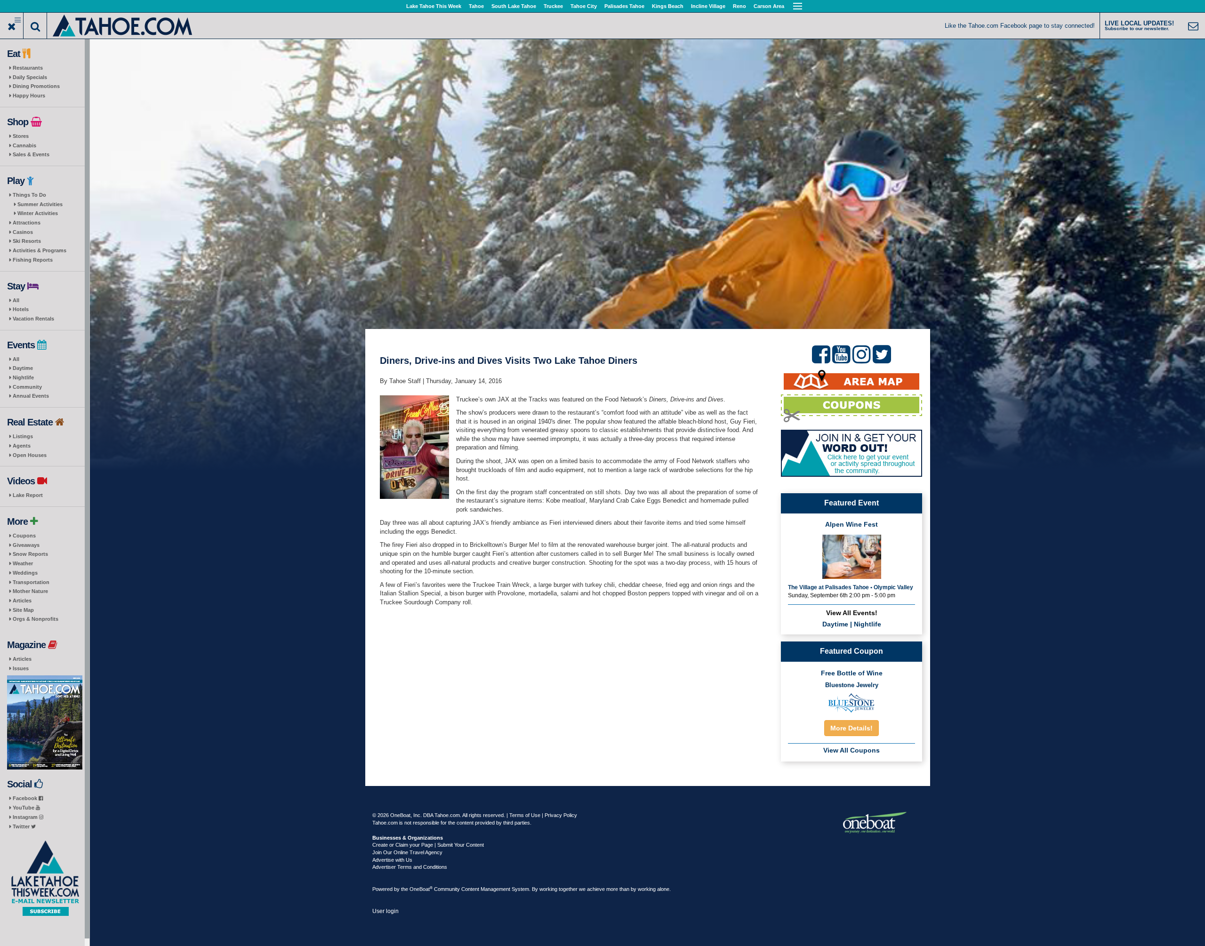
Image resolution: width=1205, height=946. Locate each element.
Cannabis (24, 145)
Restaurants (28, 68)
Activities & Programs (39, 250)
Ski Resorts (27, 241)
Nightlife (23, 377)
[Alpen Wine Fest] (851, 556)
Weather (23, 563)
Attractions (26, 222)
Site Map (23, 610)
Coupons (24, 535)
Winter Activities (37, 213)
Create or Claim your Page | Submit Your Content (428, 845)
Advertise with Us (392, 860)
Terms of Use (524, 815)
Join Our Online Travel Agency (407, 852)
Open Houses (30, 455)
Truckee (553, 6)
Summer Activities (40, 204)
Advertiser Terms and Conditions (409, 867)
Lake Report (28, 495)
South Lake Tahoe (513, 6)
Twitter (22, 826)
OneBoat (421, 889)
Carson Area (769, 6)
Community (27, 387)
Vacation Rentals (33, 318)
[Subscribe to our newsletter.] (44, 878)
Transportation (31, 582)
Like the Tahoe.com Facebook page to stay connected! (1020, 25)
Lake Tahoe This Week (433, 6)
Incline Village (708, 6)
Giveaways (26, 545)
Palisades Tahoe (624, 6)
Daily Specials (30, 77)
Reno (739, 6)
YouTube (24, 807)
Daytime (23, 368)
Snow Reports (30, 554)
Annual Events (31, 396)
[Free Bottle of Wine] (851, 702)
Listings (23, 436)
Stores (21, 136)
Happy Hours (29, 95)
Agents (22, 446)
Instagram (26, 817)
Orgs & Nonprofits (35, 619)
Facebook (26, 798)
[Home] (123, 25)
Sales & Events (31, 154)
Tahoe (476, 6)
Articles (22, 600)
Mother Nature (30, 591)
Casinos (23, 232)
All (16, 300)
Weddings (25, 573)
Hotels (21, 309)
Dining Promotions (36, 86)
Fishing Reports (33, 260)
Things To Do (29, 195)
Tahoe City (583, 6)
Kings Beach (667, 6)
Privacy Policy (561, 815)
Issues (21, 668)
